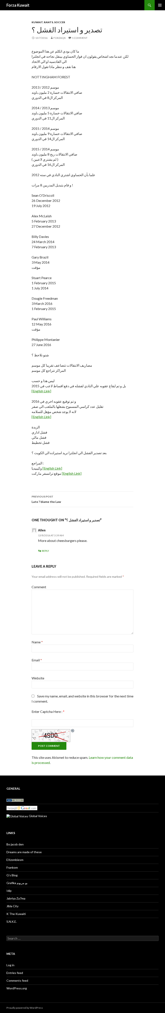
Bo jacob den (15, 844)
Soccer (59, 22)
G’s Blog (12, 875)
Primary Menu (160, 5)
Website (38, 678)
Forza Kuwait (17, 5)
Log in (10, 965)
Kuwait (37, 22)
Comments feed (17, 980)
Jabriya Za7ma (15, 898)
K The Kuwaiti (16, 914)
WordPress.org (16, 988)
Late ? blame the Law (46, 499)
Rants (48, 22)
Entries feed (14, 973)
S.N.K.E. (11, 921)
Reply (45, 550)
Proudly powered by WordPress (24, 1007)
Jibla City (12, 906)
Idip (9, 890)
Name (37, 642)
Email (37, 660)
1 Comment (79, 37)
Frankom (12, 867)
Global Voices (37, 816)
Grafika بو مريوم (17, 883)
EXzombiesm (14, 860)
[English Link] (41, 391)
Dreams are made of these (24, 852)
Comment (39, 587)
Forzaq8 (59, 37)
